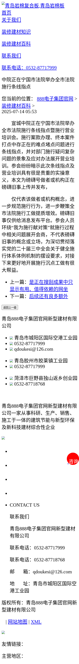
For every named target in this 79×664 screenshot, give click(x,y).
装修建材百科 (16, 106)
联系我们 (21, 493)
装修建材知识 (27, 465)
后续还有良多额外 (48, 296)
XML (36, 621)
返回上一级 (9, 307)
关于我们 (21, 451)
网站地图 (17, 621)
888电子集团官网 (55, 98)
